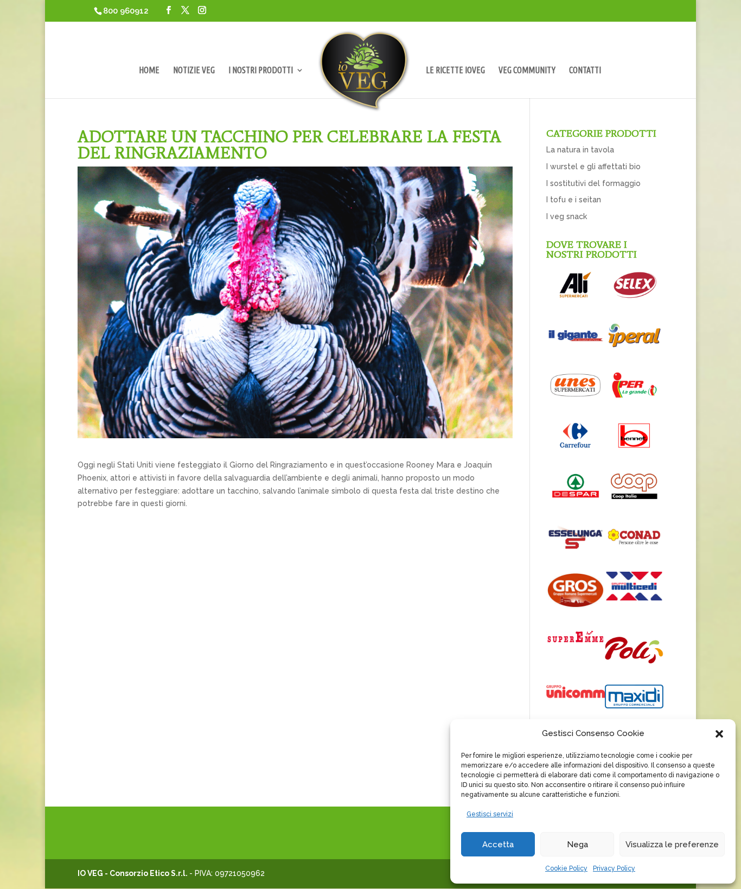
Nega (577, 844)
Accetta (498, 844)
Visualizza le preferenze (672, 844)
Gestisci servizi (490, 814)
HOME (149, 70)
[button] (719, 733)
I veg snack (566, 216)
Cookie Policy (566, 868)
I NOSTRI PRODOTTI (260, 70)
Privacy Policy (614, 868)
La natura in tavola (580, 149)
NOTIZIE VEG (194, 70)
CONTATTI (585, 70)
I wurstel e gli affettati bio (593, 166)
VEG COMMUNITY (527, 70)
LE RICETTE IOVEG (455, 70)
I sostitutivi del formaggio (593, 183)
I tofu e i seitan (573, 199)
